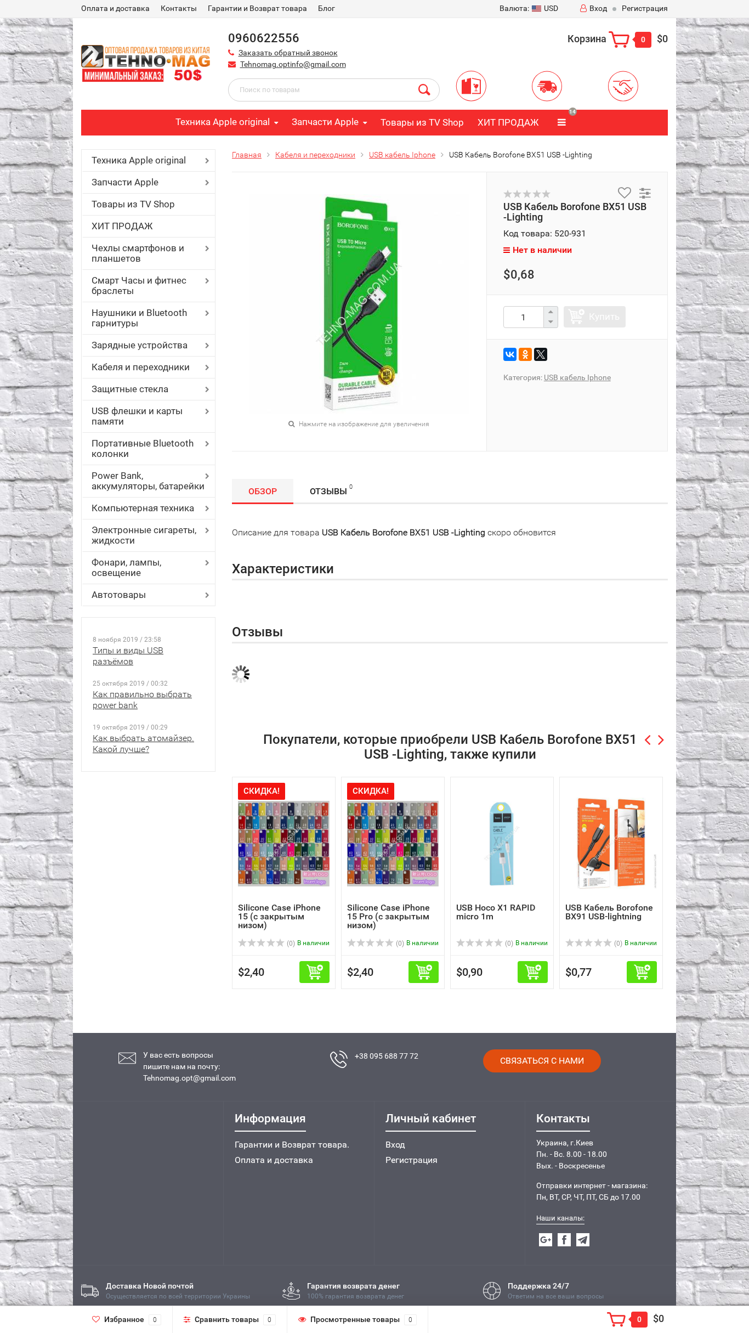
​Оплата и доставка (115, 8)
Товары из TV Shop (422, 122)
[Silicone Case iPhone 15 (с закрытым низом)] (284, 843)
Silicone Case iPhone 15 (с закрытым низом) (279, 916)
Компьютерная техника (143, 507)
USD (529, 8)
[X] (540, 354)
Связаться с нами (542, 1060)
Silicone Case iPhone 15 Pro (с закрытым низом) (388, 916)
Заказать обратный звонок (288, 52)
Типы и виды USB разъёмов (128, 655)
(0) (290, 943)
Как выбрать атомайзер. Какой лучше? (143, 743)
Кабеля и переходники (141, 367)
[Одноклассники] (525, 354)
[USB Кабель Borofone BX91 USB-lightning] (611, 843)
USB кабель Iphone (402, 154)
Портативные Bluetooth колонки (143, 448)
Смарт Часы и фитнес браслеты (139, 285)
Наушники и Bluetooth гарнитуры (139, 318)
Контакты (179, 8)
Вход (598, 8)
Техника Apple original (222, 121)
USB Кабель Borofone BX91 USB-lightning (609, 912)
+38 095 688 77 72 (386, 1056)
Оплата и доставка (274, 1160)
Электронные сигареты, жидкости (144, 535)
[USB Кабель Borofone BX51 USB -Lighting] (359, 303)
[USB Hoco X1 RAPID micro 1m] (502, 843)
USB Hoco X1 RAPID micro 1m (495, 912)
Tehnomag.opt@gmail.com (189, 1078)
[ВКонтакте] (510, 354)
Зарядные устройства (140, 345)
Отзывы (331, 489)
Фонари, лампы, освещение (126, 567)
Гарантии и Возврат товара (257, 8)
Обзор (262, 491)
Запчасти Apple (325, 121)
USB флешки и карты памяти (137, 416)
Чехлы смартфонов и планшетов (138, 253)
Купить (604, 316)
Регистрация (645, 8)
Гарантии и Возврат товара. (292, 1144)
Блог (326, 8)
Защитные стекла (130, 388)
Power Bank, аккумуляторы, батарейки (148, 481)
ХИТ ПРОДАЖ (508, 122)
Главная (247, 154)
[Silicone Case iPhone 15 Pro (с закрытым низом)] (393, 843)
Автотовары (119, 594)
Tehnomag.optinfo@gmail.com (293, 64)
